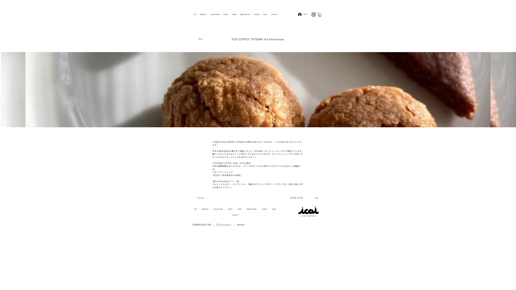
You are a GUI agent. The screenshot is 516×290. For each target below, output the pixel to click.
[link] (319, 14)
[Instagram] (313, 14)
